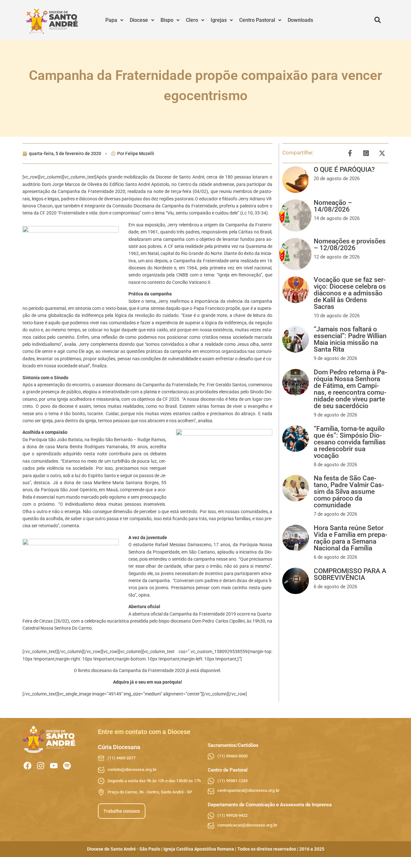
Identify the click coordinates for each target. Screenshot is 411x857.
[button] (114, 20)
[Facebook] (27, 766)
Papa (111, 20)
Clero (192, 20)
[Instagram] (41, 766)
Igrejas (219, 20)
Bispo (167, 20)
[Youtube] (54, 766)
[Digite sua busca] (377, 20)
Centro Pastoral (257, 20)
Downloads (300, 20)
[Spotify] (67, 766)
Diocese (139, 20)
